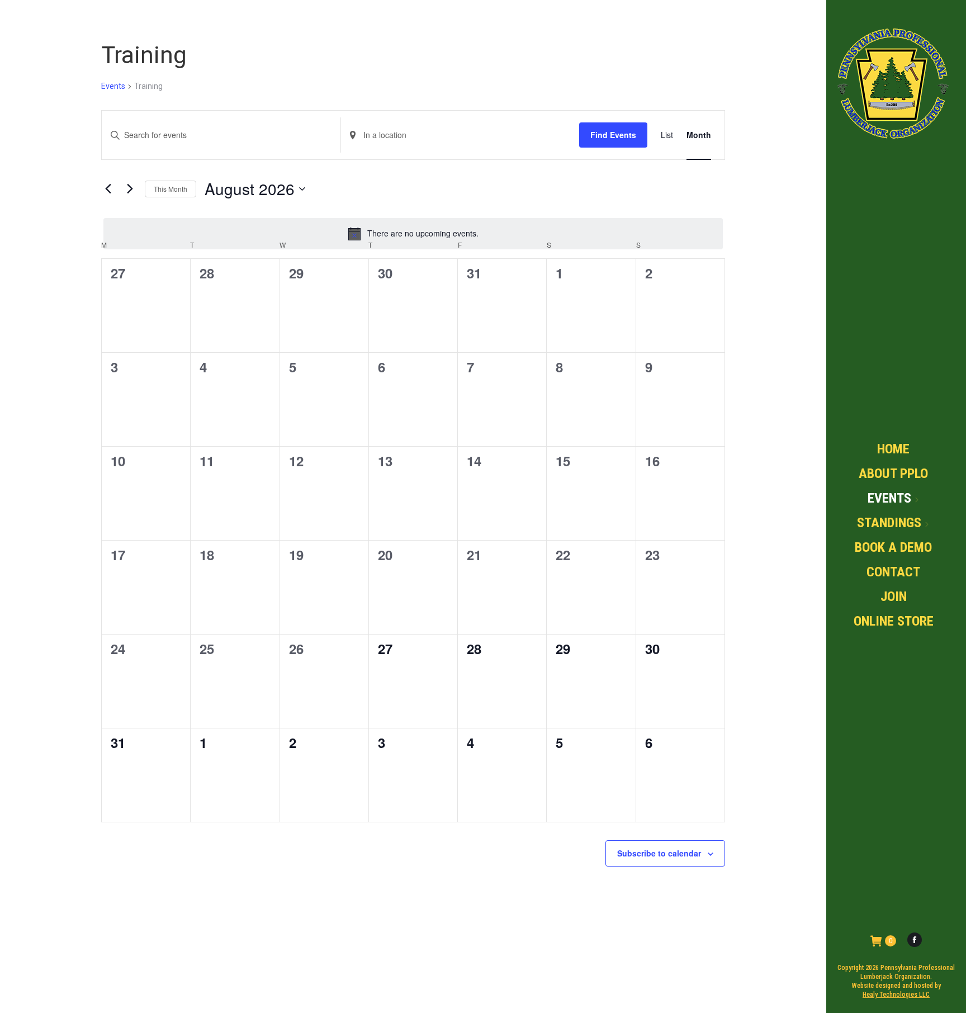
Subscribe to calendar (659, 853)
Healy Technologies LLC (896, 994)
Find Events (613, 134)
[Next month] (129, 189)
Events (113, 86)
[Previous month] (108, 189)
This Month (170, 188)
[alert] (413, 233)
